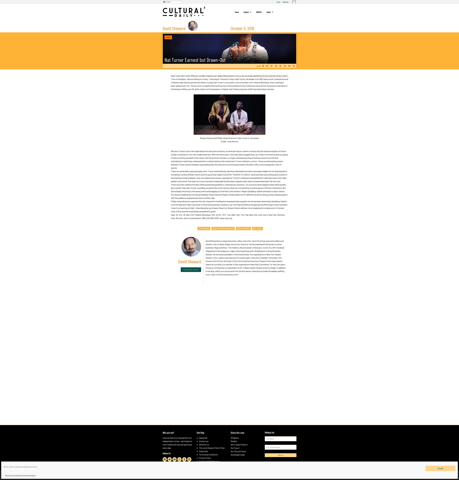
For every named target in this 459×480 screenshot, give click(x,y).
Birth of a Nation (243, 228)
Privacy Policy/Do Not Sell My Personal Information (20, 475)
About (269, 12)
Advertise (203, 438)
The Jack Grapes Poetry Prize (211, 448)
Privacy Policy (205, 458)
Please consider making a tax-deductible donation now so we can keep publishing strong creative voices (236, 76)
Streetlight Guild (238, 455)
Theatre (168, 37)
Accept (440, 468)
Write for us (204, 444)
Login (278, 2)
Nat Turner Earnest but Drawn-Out (195, 60)
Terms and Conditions (208, 454)
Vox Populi (235, 448)
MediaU (234, 441)
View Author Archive (191, 270)
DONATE (259, 12)
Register (286, 2)
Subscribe (203, 451)
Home (237, 12)
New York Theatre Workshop (223, 228)
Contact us (203, 441)
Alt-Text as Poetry (238, 451)
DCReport (235, 438)
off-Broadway (204, 228)
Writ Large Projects (239, 444)
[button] (267, 66)
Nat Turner (257, 228)
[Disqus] (229, 321)
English (168, 2)
